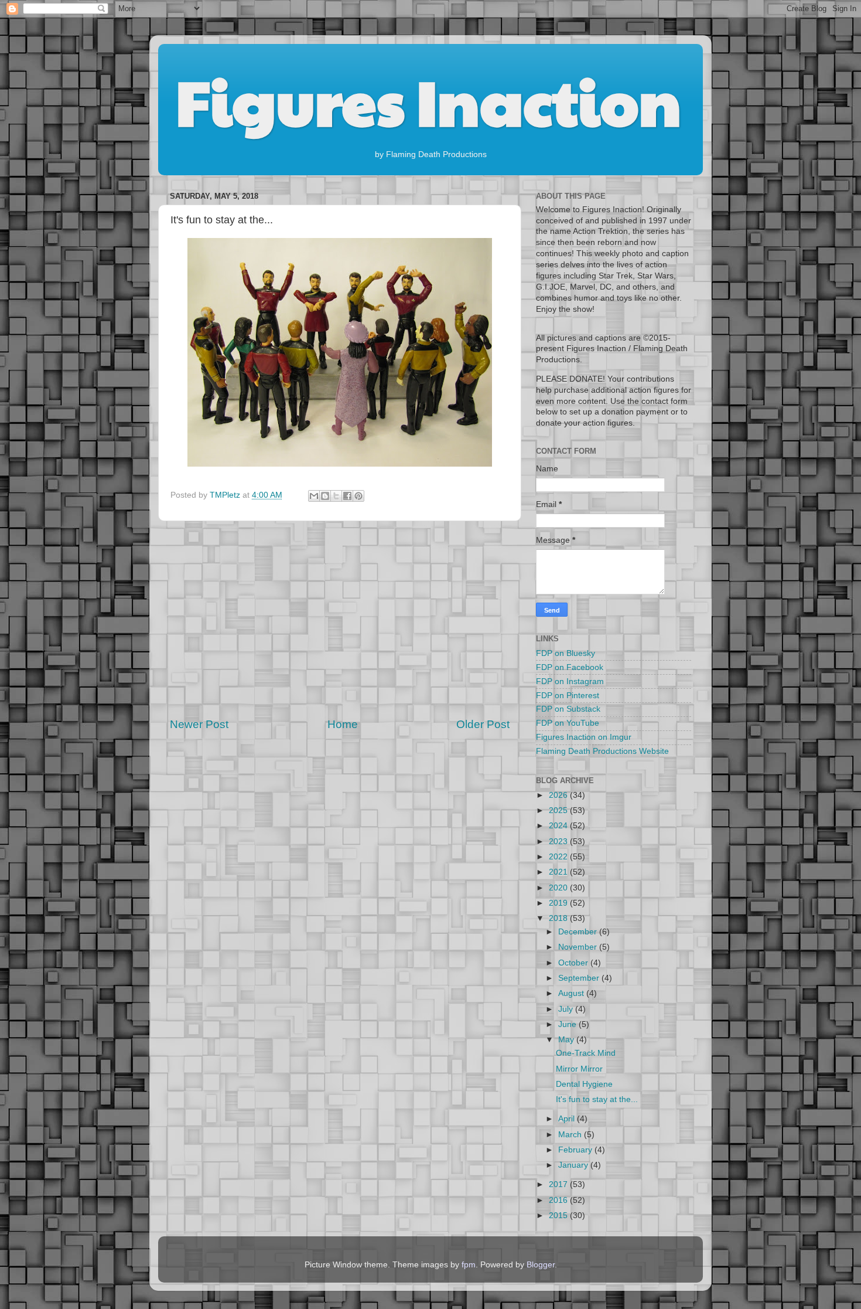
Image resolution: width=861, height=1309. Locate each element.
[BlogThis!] (325, 496)
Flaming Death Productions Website (602, 751)
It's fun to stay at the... (597, 1099)
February (576, 1149)
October (574, 962)
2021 (559, 872)
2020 (559, 887)
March (571, 1134)
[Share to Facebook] (347, 496)
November (578, 947)
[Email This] (314, 496)
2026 (559, 795)
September (580, 978)
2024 (559, 825)
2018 (559, 918)
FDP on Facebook (569, 667)
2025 (559, 810)
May (567, 1039)
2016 (559, 1200)
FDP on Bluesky (565, 653)
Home (342, 724)
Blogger (541, 1264)
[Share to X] (336, 496)
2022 (559, 856)
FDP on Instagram (570, 681)
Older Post (483, 724)
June (568, 1024)
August (572, 993)
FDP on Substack (568, 709)
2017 (559, 1184)
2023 (559, 841)
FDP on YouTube (567, 723)
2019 (559, 903)
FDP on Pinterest (567, 695)
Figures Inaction (428, 100)
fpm (469, 1264)
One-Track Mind (586, 1053)
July (566, 1009)
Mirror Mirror (579, 1069)
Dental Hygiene (584, 1084)
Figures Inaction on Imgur (583, 737)
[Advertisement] (340, 619)
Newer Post (199, 724)
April (567, 1118)
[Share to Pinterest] (358, 496)
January (574, 1165)
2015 (559, 1215)
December (578, 931)
